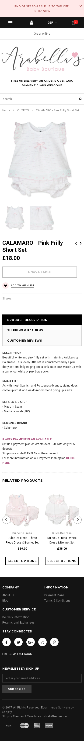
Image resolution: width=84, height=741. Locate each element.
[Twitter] (18, 642)
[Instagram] (42, 642)
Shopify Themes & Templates (21, 716)
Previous (76, 243)
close (81, 6)
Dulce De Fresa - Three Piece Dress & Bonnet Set (22, 540)
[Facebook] (6, 642)
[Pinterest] (54, 642)
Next (81, 243)
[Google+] (30, 642)
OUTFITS (23, 110)
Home (6, 110)
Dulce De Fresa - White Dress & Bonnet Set (62, 540)
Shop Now (42, 11)
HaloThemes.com (57, 716)
